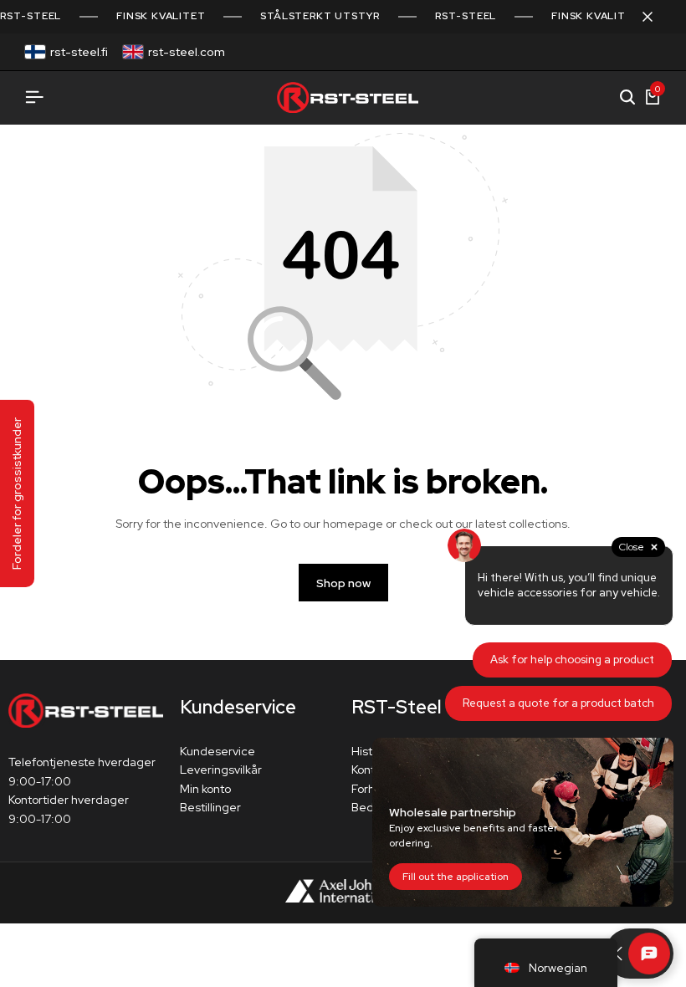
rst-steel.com (186, 51)
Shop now (343, 583)
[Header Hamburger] (34, 97)
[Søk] (627, 98)
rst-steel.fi (79, 51)
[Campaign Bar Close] (656, 16)
